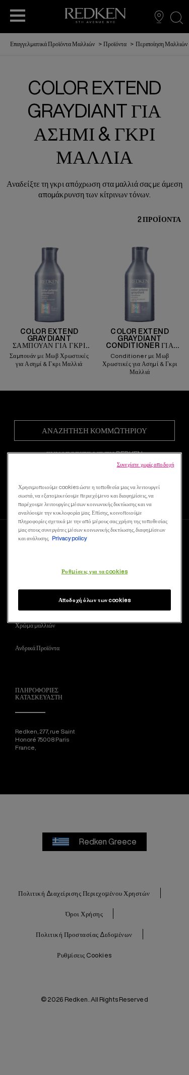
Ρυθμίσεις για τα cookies (94, 571)
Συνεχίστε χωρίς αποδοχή (145, 463)
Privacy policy (69, 538)
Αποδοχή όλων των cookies (94, 600)
